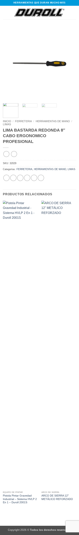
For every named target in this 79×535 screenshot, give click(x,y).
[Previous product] (14, 154)
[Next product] (6, 154)
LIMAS (7, 124)
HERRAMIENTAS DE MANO (53, 121)
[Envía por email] (27, 178)
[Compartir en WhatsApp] (6, 178)
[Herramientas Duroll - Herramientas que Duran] (39, 12)
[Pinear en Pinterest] (34, 178)
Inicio (7, 121)
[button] (5, 12)
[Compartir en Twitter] (20, 178)
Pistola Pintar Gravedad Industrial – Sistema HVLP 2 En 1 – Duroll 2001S (20, 499)
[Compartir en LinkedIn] (41, 178)
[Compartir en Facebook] (13, 178)
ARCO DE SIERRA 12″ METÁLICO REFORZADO (57, 497)
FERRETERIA (23, 121)
